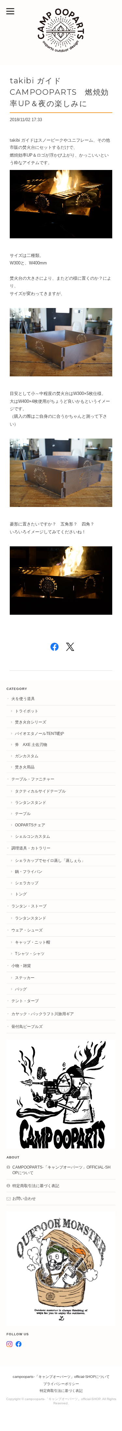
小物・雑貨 (21, 965)
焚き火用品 (24, 767)
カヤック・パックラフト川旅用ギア (42, 1014)
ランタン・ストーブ (29, 906)
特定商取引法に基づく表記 (35, 1186)
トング (21, 894)
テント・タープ (25, 1001)
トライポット (26, 711)
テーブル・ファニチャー (32, 779)
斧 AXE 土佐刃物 (31, 744)
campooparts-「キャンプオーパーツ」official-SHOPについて (61, 1170)
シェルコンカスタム (32, 836)
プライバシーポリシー (61, 1384)
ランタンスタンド (30, 802)
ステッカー (24, 977)
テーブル (23, 813)
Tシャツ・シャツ (30, 953)
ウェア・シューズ (27, 930)
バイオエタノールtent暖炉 (39, 733)
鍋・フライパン (28, 871)
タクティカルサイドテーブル (40, 791)
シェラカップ (26, 883)
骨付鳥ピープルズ (27, 1026)
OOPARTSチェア (30, 825)
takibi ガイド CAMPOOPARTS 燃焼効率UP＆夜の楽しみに (59, 92)
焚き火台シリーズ (30, 722)
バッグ (21, 989)
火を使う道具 (23, 698)
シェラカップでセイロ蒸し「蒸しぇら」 (50, 860)
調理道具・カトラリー (30, 848)
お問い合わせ (24, 1198)
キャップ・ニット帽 (32, 942)
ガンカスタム (26, 756)
